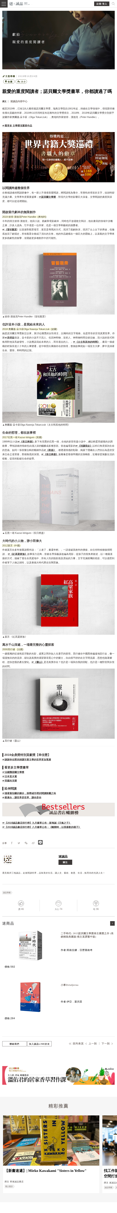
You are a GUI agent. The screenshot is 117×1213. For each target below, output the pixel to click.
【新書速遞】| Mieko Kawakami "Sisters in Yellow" (46, 1171)
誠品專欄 (6, 893)
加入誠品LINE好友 (39, 1044)
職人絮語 (9, 1186)
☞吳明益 (9, 337)
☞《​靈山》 (38, 662)
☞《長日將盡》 (26, 441)
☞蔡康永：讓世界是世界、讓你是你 (21, 797)
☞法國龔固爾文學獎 (13, 772)
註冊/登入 (102, 4)
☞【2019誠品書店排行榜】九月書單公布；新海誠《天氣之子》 (36, 823)
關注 (65, 862)
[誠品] (20, 3)
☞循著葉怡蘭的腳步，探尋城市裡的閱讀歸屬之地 (29, 793)
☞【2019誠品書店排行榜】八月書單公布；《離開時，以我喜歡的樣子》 (41, 827)
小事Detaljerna (69, 985)
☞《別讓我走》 (83, 446)
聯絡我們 (14, 1044)
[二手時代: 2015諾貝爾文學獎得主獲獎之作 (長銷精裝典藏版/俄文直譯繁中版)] (30, 945)
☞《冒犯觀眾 (9, 229)
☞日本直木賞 (9, 776)
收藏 (10, 81)
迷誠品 (63, 856)
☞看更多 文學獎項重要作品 (17, 125)
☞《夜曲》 (50, 450)
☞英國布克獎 (9, 780)
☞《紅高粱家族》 (17, 554)
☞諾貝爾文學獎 (47, 197)
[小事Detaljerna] (30, 997)
